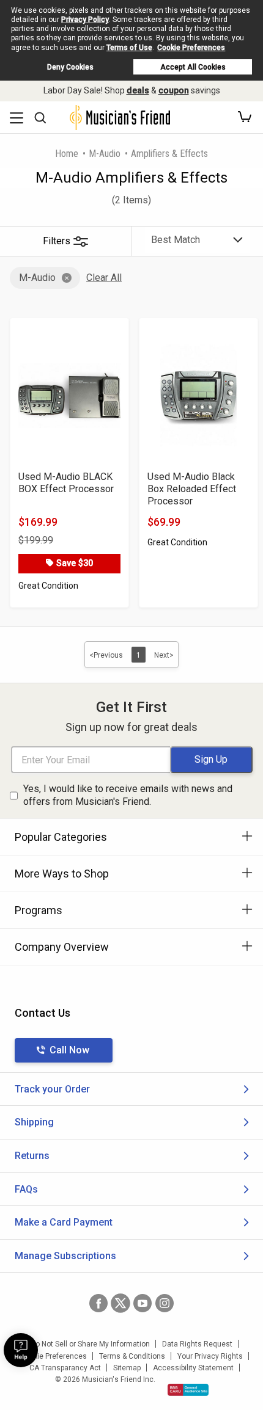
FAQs (26, 1189)
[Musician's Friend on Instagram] (165, 1303)
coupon (173, 90)
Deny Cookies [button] (70, 67)
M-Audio (104, 153)
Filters (56, 241)
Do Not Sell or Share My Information (90, 1344)
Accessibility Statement (193, 1368)
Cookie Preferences (191, 47)
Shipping (34, 1122)
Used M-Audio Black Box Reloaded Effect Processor (191, 489)
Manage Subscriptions (65, 1256)
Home (66, 153)
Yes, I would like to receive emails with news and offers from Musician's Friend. (127, 795)
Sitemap (127, 1368)
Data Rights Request (197, 1344)
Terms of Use (129, 47)
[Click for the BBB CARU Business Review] (188, 1390)
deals (138, 90)
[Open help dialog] (21, 1350)
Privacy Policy (85, 19)
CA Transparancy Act (65, 1368)
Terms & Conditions (132, 1356)
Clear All (104, 277)
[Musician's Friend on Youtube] (143, 1303)
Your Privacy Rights (210, 1356)
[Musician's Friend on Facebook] (98, 1303)
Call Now (69, 1050)
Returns (32, 1155)
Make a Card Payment (64, 1222)
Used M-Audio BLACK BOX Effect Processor (66, 483)
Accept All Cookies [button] (193, 67)
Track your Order (52, 1089)
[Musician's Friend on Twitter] (120, 1303)
